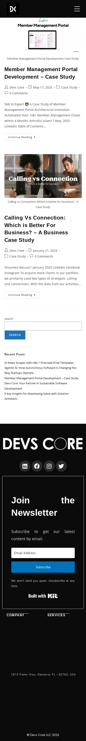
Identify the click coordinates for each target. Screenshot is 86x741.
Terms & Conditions (43, 705)
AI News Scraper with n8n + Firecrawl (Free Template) (38, 363)
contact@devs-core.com (43, 688)
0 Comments (18, 93)
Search (8, 319)
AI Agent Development (59, 624)
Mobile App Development (59, 645)
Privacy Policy (43, 712)
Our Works (15, 622)
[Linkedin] (24, 466)
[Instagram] (49, 466)
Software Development (59, 634)
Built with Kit (43, 596)
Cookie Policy (43, 720)
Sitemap (43, 727)
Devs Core (16, 87)
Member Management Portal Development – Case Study (41, 378)
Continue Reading (23, 136)
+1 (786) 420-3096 (44, 681)
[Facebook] (37, 466)
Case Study (69, 87)
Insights (13, 652)
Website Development (59, 656)
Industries (15, 630)
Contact (14, 660)
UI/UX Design (58, 665)
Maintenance (19, 637)
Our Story (15, 645)
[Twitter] (61, 466)
